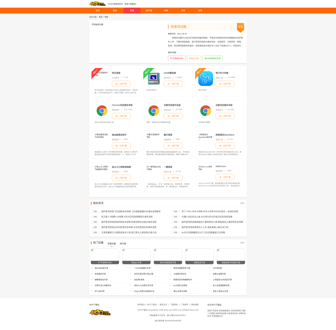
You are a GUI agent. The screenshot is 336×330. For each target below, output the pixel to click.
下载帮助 (174, 304)
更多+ (242, 203)
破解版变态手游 (101, 280)
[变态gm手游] (136, 256)
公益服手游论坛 (180, 274)
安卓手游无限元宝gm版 (143, 274)
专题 (132, 10)
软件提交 (141, 304)
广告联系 (184, 304)
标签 (200, 10)
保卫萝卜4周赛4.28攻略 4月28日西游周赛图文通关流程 (127, 217)
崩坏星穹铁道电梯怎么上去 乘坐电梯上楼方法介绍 (205, 227)
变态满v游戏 (139, 280)
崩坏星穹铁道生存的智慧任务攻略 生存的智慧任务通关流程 (128, 227)
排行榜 (149, 10)
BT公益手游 (99, 291)
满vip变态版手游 (101, 268)
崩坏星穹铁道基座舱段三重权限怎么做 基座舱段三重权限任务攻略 (212, 222)
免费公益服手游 (219, 274)
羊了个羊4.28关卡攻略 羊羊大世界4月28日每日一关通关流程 (210, 211)
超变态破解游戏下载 (182, 268)
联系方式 (163, 304)
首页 (98, 10)
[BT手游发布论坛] (105, 256)
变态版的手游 (100, 274)
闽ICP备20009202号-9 (176, 315)
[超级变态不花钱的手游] (231, 256)
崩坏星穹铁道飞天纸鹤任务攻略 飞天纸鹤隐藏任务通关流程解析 (131, 211)
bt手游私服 (217, 268)
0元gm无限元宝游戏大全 (144, 291)
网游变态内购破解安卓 (183, 280)
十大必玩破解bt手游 (142, 268)
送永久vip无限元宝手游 (143, 285)
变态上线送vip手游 (220, 291)
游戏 (115, 10)
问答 (183, 10)
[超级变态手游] (199, 256)
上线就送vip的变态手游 (222, 280)
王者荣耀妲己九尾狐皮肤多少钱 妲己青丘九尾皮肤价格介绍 (128, 232)
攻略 (166, 10)
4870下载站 (152, 304)
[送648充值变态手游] (168, 256)
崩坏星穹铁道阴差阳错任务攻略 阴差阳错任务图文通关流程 (128, 222)
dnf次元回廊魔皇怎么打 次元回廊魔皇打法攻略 (203, 232)
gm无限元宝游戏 (180, 285)
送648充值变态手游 (212, 58)
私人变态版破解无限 (221, 285)
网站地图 (195, 304)
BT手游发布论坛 (176, 58)
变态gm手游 (194, 58)
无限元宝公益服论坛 (103, 285)
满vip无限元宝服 (180, 291)
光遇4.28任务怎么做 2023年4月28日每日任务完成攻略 (207, 217)
